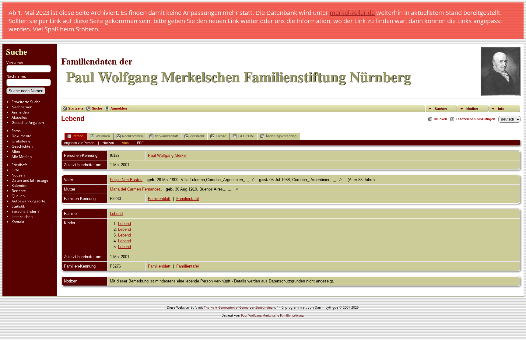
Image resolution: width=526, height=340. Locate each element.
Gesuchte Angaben (28, 122)
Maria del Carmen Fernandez (135, 189)
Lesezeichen (22, 216)
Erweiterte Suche (26, 101)
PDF (140, 143)
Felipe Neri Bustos (126, 179)
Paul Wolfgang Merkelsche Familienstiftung (272, 315)
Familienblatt (159, 198)
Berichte (19, 190)
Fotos (16, 130)
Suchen (441, 108)
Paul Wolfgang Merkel (167, 155)
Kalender (19, 185)
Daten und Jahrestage (30, 180)
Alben (16, 151)
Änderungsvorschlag (281, 136)
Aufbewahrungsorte (28, 201)
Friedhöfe (20, 164)
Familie (221, 136)
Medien (472, 108)
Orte (15, 170)
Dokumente (21, 135)
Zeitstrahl (197, 136)
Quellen (18, 195)
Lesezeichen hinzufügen (475, 119)
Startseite (75, 108)
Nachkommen (132, 136)
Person (78, 136)
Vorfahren (103, 136)
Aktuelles (19, 117)
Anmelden (20, 112)
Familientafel (187, 198)
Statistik (18, 206)
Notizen (18, 175)
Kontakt (18, 221)
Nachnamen (22, 107)
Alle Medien (22, 156)
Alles (125, 143)
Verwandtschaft (166, 136)
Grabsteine (21, 141)
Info (501, 108)
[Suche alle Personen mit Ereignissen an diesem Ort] (254, 179)
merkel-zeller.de (352, 13)
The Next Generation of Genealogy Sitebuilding (238, 307)
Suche (16, 52)
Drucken (440, 119)
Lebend (116, 213)
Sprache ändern (25, 211)
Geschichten (22, 146)
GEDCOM (246, 136)
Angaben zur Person (79, 143)
